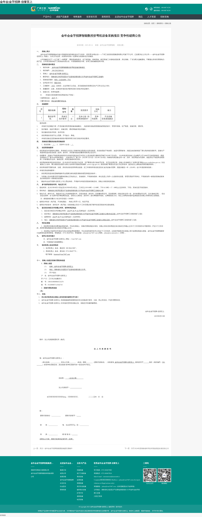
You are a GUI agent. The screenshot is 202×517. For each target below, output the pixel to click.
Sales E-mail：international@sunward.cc (107, 476)
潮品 (140, 17)
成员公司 (63, 473)
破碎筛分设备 (81, 490)
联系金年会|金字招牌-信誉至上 (106, 463)
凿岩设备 (80, 476)
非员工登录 (98, 496)
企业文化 (63, 483)
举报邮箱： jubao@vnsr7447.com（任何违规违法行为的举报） (115, 486)
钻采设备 (80, 499)
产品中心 (47, 17)
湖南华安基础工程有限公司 (40, 470)
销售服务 (77, 17)
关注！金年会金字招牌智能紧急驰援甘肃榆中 (56, 448)
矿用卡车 (80, 493)
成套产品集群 (62, 17)
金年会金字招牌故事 (67, 480)
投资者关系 (92, 17)
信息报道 (63, 493)
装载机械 (80, 483)
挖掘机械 (80, 470)
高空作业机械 (81, 486)
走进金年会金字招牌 (68, 463)
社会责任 (63, 486)
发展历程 (63, 476)
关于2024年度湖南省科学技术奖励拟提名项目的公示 (150, 448)
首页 (152, 23)
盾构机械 (80, 496)
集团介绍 (63, 470)
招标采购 (164, 17)
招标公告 (168, 23)
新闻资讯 (106, 17)
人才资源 (151, 17)
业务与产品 (81, 463)
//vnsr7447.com (76, 239)
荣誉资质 (63, 490)
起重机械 (80, 480)
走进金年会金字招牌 (124, 17)
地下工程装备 (81, 473)
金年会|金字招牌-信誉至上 (16, 1)
